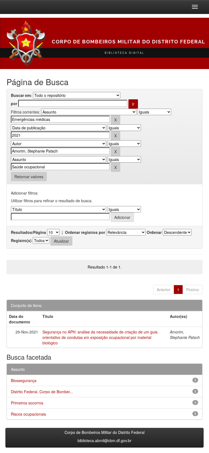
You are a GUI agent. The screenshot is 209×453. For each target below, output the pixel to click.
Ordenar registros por (85, 232)
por (14, 103)
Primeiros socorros (27, 403)
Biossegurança (23, 380)
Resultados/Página (28, 232)
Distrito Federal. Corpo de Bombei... (42, 391)
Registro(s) (21, 240)
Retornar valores (28, 176)
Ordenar (154, 232)
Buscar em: (21, 95)
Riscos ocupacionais (28, 414)
